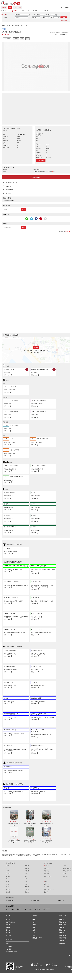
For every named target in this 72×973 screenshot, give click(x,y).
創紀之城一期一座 (49, 889)
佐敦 (26, 881)
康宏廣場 (46, 886)
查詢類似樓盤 (36, 177)
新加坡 (30, 909)
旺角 (26, 873)
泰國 (24, 909)
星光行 (46, 892)
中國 (33, 919)
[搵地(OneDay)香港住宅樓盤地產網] (10, 3)
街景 (27, 38)
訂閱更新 (41, 160)
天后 (26, 879)
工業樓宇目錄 (60, 900)
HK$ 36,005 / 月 (30, 839)
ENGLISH (66, 7)
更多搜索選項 (64, 20)
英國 (33, 932)
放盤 (10, 7)
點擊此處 (36, 347)
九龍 (46, 881)
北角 (7, 886)
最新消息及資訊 (10, 922)
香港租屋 (61, 919)
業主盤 (5, 17)
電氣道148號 (30, 819)
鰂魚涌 (8, 892)
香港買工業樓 (62, 938)
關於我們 (8, 919)
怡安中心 (14, 837)
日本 (33, 922)
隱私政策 (52, 969)
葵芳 (26, 876)
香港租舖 (61, 927)
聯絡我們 (8, 927)
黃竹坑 (8, 889)
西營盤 (27, 886)
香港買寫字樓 (62, 935)
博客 (7, 943)
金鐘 (7, 884)
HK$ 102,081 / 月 (14, 839)
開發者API (9, 946)
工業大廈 (26, 10)
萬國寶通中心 (14, 819)
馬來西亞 (37, 909)
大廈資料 (16, 38)
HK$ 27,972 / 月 (46, 839)
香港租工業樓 (62, 924)
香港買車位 (62, 943)
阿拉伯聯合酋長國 (37, 938)
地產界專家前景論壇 (11, 951)
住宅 (4, 10)
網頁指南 (8, 935)
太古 (26, 884)
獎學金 (8, 930)
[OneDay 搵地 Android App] (51, 965)
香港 (7, 909)
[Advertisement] (36, 107)
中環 (7, 865)
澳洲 (33, 930)
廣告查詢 (8, 924)
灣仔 (7, 868)
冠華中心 (46, 884)
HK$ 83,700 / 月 (46, 821)
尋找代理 (8, 932)
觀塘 (7, 881)
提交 (23, 209)
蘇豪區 (27, 868)
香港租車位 (62, 930)
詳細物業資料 (7, 38)
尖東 (7, 879)
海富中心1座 (47, 876)
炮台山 (27, 865)
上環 (7, 871)
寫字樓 (15, 10)
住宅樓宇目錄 (10, 900)
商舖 (46, 10)
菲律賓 (19, 909)
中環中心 (46, 868)
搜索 (64, 17)
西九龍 (27, 892)
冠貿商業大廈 (30, 837)
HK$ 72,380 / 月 (30, 821)
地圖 (22, 38)
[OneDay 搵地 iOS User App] (36, 965)
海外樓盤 (4, 7)
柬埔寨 (34, 924)
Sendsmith (67, 231)
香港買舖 (61, 940)
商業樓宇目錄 (35, 900)
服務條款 (47, 969)
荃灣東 (27, 889)
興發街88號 (46, 819)
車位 (36, 10)
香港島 (46, 865)
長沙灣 (27, 871)
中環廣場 (46, 873)
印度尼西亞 (46, 909)
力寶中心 (46, 871)
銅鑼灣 (8, 876)
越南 (12, 909)
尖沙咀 (8, 873)
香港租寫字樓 (62, 922)
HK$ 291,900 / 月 (14, 821)
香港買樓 (61, 932)
